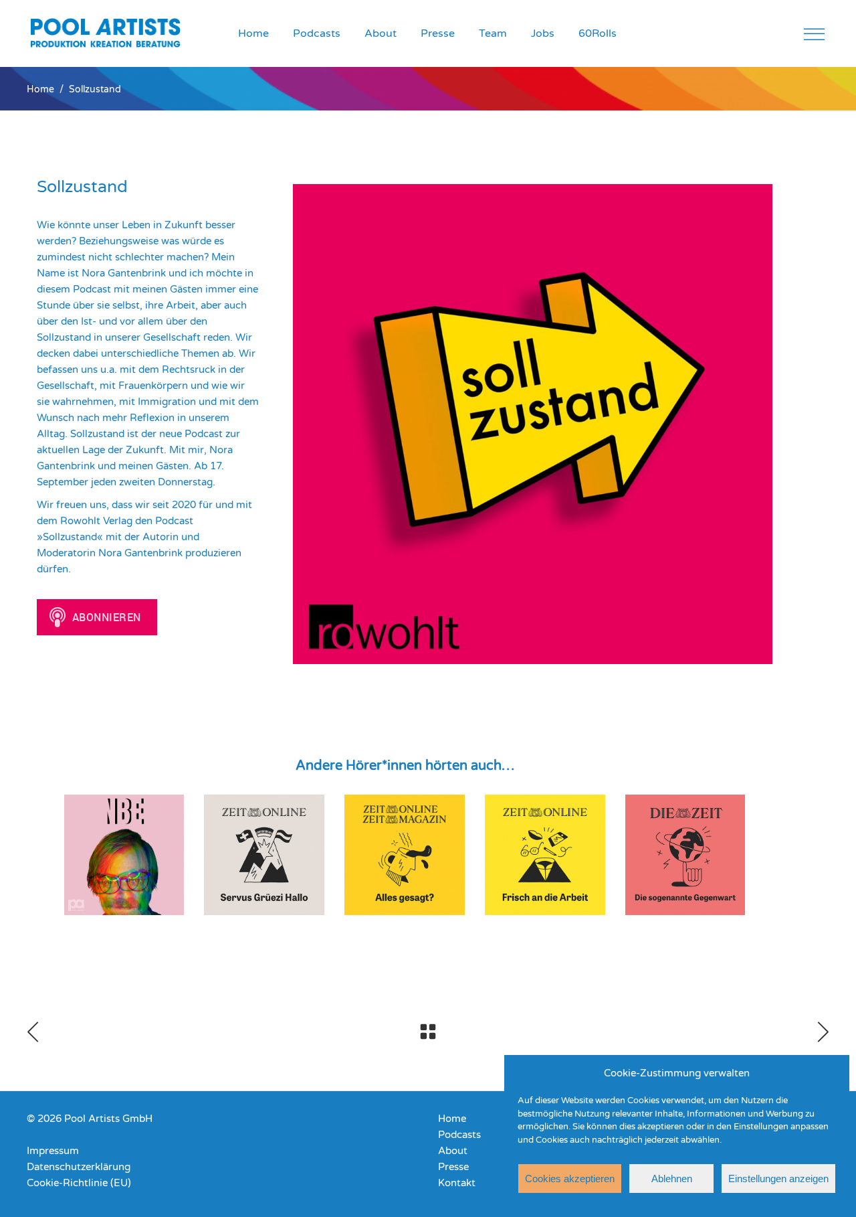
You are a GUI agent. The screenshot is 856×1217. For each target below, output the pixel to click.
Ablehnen (671, 1178)
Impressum (53, 1151)
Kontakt (456, 1183)
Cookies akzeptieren (570, 1178)
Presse (453, 1167)
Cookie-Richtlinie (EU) (79, 1183)
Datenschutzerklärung (78, 1167)
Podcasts (459, 1135)
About (452, 1151)
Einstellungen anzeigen (778, 1178)
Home (40, 89)
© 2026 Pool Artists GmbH (89, 1119)
